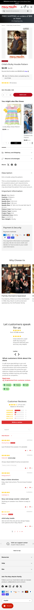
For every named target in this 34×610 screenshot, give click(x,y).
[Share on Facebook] (12, 165)
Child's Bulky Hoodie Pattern (13, 25)
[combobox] (17, 11)
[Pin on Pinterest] (15, 165)
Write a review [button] (17, 422)
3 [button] (17, 531)
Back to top (17, 550)
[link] (11, 114)
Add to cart (22, 94)
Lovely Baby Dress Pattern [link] (11, 127)
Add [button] (16, 143)
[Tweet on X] (8, 165)
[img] (17, 330)
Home (3, 25)
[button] (28, 11)
